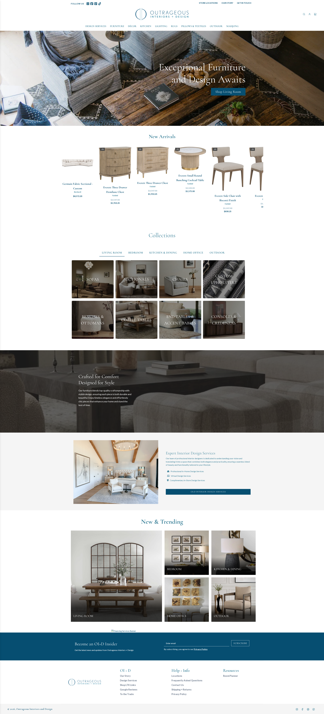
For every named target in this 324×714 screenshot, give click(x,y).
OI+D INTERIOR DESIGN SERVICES (208, 491)
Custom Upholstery (224, 279)
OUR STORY (227, 3)
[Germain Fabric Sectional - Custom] (77, 163)
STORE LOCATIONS (208, 3)
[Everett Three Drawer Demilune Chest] (115, 164)
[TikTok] (313, 709)
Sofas (92, 279)
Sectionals (136, 279)
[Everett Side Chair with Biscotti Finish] (227, 169)
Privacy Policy (201, 649)
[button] (65, 180)
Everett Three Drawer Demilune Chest (115, 190)
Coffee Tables (136, 319)
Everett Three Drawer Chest (152, 183)
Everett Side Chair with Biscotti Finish (228, 198)
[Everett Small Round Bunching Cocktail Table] (190, 158)
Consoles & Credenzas (224, 320)
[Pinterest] (308, 709)
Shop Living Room (228, 92)
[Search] (304, 14)
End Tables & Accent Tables (180, 320)
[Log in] (309, 14)
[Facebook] (302, 709)
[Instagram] (297, 709)
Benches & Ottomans (92, 320)
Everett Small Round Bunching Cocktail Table (190, 178)
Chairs (180, 279)
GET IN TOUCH (244, 3)
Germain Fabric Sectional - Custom (78, 186)
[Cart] (315, 14)
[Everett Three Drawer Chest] (152, 162)
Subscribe (240, 643)
